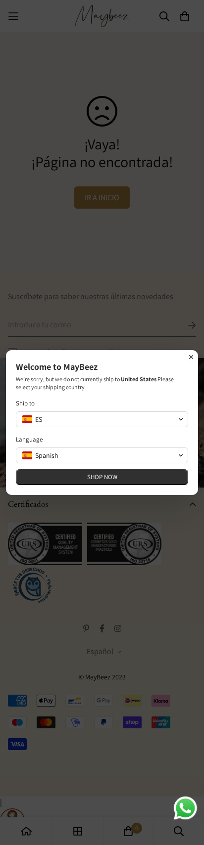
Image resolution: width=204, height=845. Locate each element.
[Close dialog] (191, 357)
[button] (102, 419)
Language (29, 439)
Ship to (25, 403)
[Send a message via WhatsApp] (185, 808)
